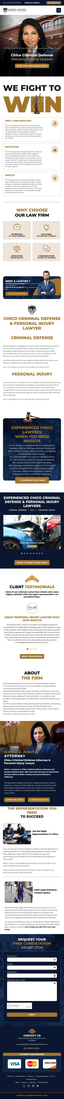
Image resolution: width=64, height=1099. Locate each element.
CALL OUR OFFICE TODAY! (12, 3)
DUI (49, 691)
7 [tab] (39, 553)
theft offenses (28, 694)
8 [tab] (42, 553)
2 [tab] (25, 553)
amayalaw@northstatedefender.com (32, 1044)
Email (9, 964)
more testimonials (32, 656)
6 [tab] (36, 553)
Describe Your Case (16, 980)
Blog (16, 1082)
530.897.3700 (55, 3)
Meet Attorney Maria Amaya (32, 563)
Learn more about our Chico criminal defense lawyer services (26, 367)
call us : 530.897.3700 (18, 293)
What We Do (20, 1076)
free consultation (15, 800)
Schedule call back (33, 480)
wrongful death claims (11, 390)
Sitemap (32, 1082)
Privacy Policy (43, 1082)
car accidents (8, 387)
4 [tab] (30, 553)
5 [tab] (33, 553)
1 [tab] (22, 553)
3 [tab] (27, 553)
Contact (24, 1082)
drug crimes (14, 356)
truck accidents (19, 387)
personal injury (27, 686)
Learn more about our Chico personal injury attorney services (26, 399)
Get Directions (31, 1048)
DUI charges (24, 354)
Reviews (30, 1076)
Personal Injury (31, 1079)
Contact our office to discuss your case (19, 714)
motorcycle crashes (33, 387)
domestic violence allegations (40, 354)
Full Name (12, 956)
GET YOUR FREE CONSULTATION (32, 66)
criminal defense (10, 686)
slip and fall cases (47, 387)
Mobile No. (12, 972)
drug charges (16, 694)
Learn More (32, 546)
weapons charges (26, 356)
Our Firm (10, 1076)
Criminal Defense (42, 1076)
